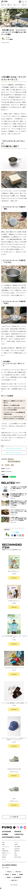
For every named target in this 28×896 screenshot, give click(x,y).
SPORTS (17, 831)
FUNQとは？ (9, 871)
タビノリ (4, 859)
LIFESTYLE (18, 834)
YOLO (3, 867)
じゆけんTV (4, 855)
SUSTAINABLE (8, 837)
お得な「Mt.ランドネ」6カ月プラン (14, 448)
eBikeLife (4, 857)
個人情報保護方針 (17, 877)
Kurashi (7, 867)
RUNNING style (5, 850)
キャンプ (7, 465)
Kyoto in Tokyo (17, 857)
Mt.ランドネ (10, 459)
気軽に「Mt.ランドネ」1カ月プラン (14, 452)
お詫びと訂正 (14, 880)
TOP (2, 7)
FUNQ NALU (16, 850)
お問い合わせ (18, 871)
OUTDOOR (6, 831)
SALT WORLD (17, 846)
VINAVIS (16, 844)
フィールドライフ (5, 846)
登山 (12, 465)
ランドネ (6, 7)
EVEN (3, 848)
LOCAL (17, 837)
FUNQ (3, 842)
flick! (15, 853)
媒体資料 (14, 874)
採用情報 (21, 874)
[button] (0, 888)
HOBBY (5, 834)
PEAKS (3, 844)
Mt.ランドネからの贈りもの (14, 461)
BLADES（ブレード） (6, 853)
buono (15, 855)
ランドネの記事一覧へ (14, 816)
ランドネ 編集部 (15, 532)
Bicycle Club (17, 848)
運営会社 (7, 874)
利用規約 (8, 877)
